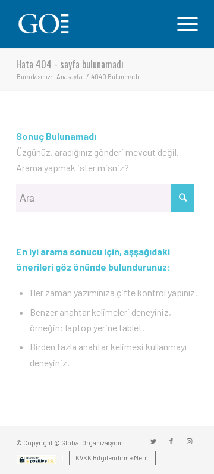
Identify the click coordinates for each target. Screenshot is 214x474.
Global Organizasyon (91, 443)
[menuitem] (36, 462)
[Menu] (181, 24)
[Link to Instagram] (189, 441)
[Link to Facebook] (171, 441)
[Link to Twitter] (153, 441)
